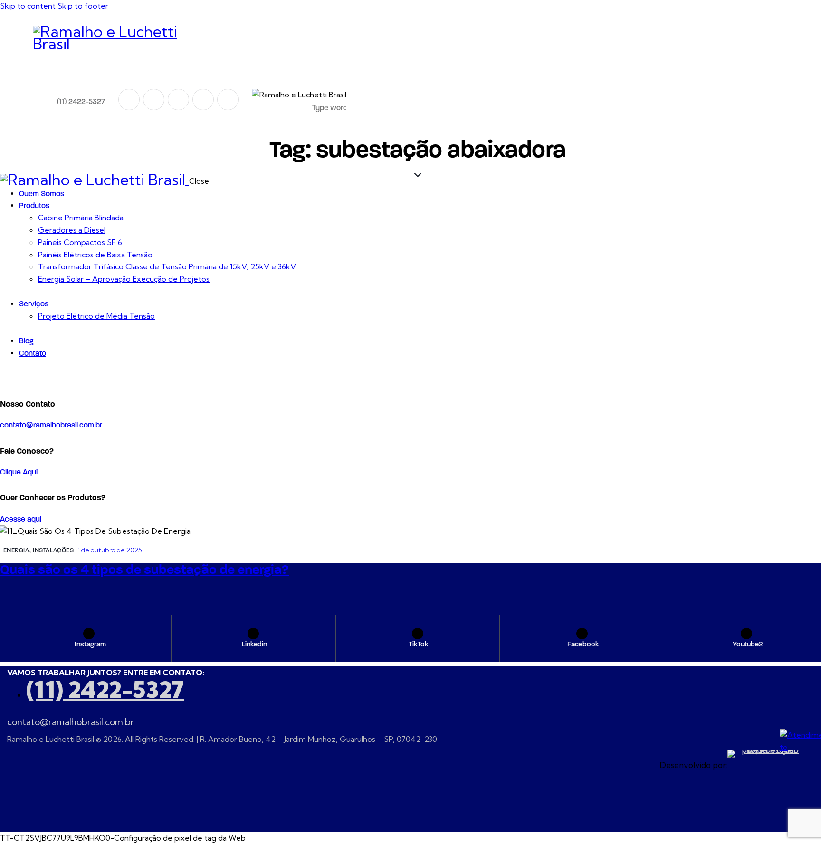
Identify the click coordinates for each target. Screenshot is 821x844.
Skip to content (28, 5)
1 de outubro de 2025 (109, 550)
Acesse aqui (20, 518)
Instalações (53, 550)
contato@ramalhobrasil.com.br (51, 424)
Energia (16, 550)
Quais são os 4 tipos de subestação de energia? (144, 569)
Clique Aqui (19, 471)
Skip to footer (82, 5)
